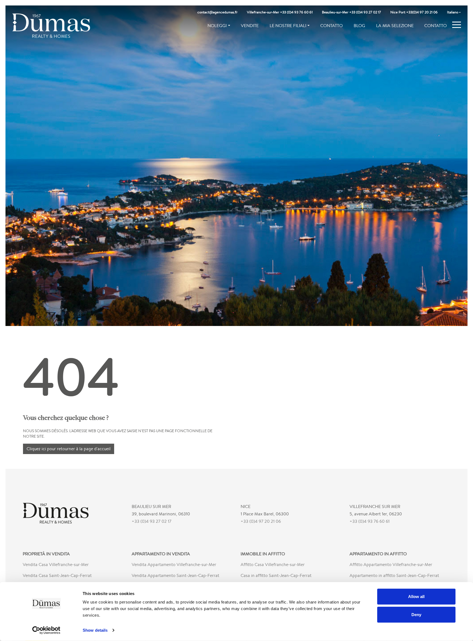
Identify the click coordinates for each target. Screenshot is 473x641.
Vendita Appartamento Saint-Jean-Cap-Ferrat (175, 575)
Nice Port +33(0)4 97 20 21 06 (414, 12)
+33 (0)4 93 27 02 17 (151, 521)
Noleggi (217, 25)
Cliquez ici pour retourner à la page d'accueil (69, 449)
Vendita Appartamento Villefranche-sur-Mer (174, 564)
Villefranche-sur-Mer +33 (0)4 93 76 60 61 (280, 12)
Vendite (250, 25)
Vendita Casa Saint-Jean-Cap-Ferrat (57, 575)
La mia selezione (395, 25)
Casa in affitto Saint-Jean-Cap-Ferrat (276, 575)
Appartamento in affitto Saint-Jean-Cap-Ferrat (394, 575)
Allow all (416, 596)
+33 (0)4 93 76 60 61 (370, 521)
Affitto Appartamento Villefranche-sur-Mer (391, 564)
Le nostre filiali (288, 25)
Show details (95, 630)
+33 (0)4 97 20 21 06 (261, 521)
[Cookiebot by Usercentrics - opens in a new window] (46, 630)
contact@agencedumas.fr (217, 12)
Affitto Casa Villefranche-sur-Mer (273, 564)
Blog (359, 25)
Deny (416, 614)
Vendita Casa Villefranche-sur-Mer (56, 564)
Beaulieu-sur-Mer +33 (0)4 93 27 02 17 (351, 12)
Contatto (331, 25)
